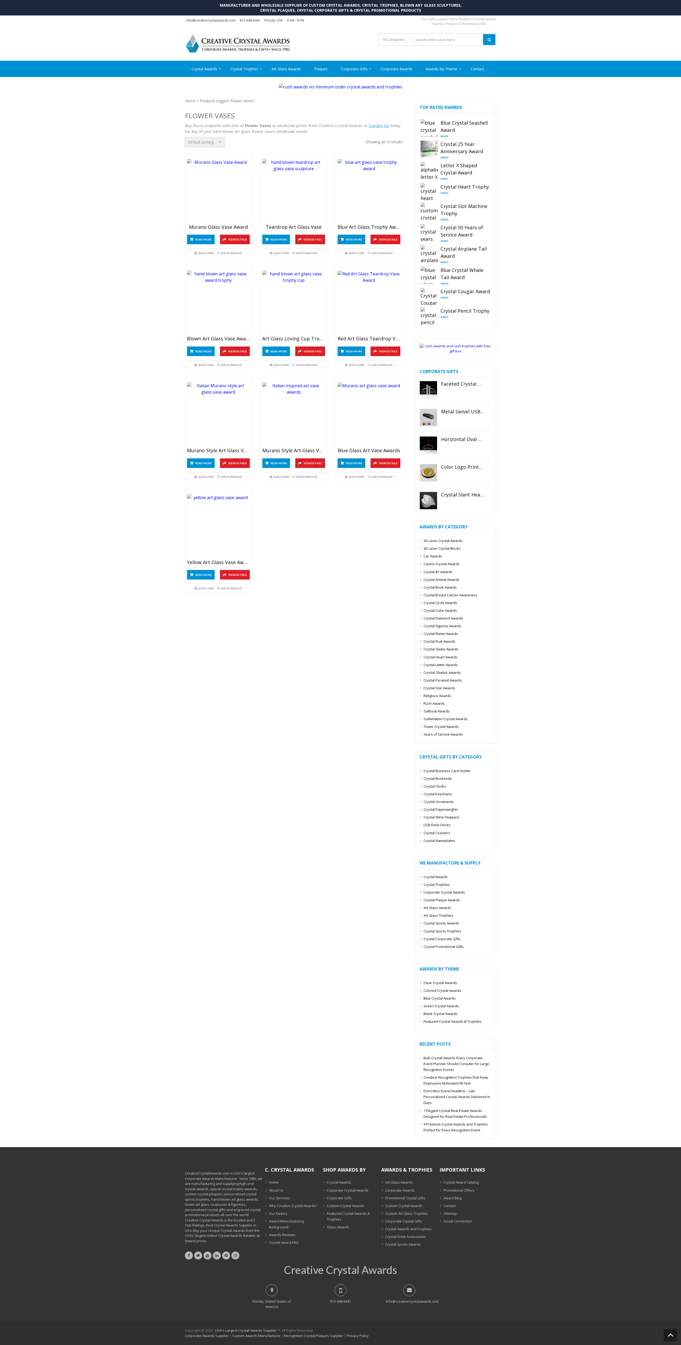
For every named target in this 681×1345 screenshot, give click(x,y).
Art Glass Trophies (438, 915)
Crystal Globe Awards (440, 649)
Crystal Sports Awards (441, 923)
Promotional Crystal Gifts (405, 1198)
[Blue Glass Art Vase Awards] (369, 414)
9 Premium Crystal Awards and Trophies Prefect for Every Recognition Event (455, 1127)
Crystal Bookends (437, 778)
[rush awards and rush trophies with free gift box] (456, 351)
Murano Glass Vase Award (218, 227)
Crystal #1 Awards (437, 571)
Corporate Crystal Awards (444, 892)
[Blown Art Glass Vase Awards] (218, 302)
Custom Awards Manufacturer (256, 1335)
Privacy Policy (358, 1335)
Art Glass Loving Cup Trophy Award (293, 339)
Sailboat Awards (436, 711)
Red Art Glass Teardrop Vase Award (369, 339)
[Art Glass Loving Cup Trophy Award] (293, 302)
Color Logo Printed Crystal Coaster (462, 467)
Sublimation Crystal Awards (445, 718)
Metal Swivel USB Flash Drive (462, 412)
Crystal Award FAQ (283, 1242)
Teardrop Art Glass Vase (294, 227)
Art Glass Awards (286, 68)
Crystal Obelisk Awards (442, 672)
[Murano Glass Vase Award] (218, 190)
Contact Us (379, 125)
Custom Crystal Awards (345, 1205)
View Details (237, 239)
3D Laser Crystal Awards (443, 540)
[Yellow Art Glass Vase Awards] (218, 525)
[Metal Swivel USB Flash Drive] (429, 417)
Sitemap (450, 1213)
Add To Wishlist (231, 253)
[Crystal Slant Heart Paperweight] (429, 500)
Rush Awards (434, 703)
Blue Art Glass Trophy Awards (369, 227)
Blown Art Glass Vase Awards (218, 339)
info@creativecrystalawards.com (211, 20)
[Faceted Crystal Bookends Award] (429, 389)
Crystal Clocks (434, 786)
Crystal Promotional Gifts (443, 946)
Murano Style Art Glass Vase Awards (218, 451)
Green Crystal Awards (441, 1006)
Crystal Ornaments (438, 801)
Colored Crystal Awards (442, 990)
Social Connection (457, 1221)
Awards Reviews (282, 1234)
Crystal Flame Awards (440, 633)
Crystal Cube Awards (440, 610)
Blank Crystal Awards (440, 1013)
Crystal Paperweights (440, 809)
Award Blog (452, 1198)
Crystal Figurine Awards (442, 625)
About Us (276, 1190)
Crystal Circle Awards (440, 602)
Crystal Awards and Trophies (408, 1228)
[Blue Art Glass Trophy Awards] (369, 190)
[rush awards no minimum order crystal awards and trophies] (340, 87)
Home (190, 100)
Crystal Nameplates (439, 840)
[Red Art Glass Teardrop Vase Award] (369, 302)
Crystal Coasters (436, 832)
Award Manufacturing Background (286, 1224)
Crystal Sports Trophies (442, 931)
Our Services (279, 1198)
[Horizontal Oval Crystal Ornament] (429, 445)
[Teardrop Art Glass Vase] (293, 190)
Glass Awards (338, 1227)
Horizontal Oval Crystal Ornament (462, 439)
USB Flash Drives (437, 824)
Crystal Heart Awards (440, 657)
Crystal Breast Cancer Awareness (450, 595)
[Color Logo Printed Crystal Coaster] (429, 473)
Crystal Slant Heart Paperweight (462, 495)
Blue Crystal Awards (439, 998)
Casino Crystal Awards (441, 563)
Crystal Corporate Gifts (441, 938)
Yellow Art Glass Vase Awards (218, 562)
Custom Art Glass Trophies (406, 1213)
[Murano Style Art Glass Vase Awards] (218, 414)
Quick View (206, 253)
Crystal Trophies (244, 68)
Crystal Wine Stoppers (441, 817)
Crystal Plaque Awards (441, 900)
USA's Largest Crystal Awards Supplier (246, 1330)
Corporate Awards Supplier (207, 1335)
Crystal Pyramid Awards (442, 680)
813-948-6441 (250, 20)
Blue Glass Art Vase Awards (369, 451)
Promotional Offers (458, 1190)
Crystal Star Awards (439, 688)
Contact (477, 68)
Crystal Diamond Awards (443, 618)
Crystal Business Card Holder (447, 770)
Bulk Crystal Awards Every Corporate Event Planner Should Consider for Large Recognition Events (456, 1063)
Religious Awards (437, 695)
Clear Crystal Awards (440, 982)
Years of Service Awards (443, 734)
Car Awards (432, 556)
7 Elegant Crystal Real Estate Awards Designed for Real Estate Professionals (455, 1113)
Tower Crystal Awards (441, 726)
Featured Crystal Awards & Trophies (452, 1021)
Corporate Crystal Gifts (403, 1221)
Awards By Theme (441, 68)
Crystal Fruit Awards (439, 641)
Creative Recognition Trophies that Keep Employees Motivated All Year (455, 1080)
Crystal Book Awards (440, 587)
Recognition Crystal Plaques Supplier (313, 1335)
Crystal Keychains (437, 794)
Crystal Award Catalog (461, 1182)
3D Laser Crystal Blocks (442, 548)
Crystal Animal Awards (441, 579)
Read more (203, 239)
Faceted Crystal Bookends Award (462, 384)
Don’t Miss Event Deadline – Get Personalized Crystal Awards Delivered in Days (456, 1097)
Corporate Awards (396, 68)
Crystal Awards (204, 68)
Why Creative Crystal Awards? (293, 1205)
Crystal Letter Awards (440, 664)
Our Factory (278, 1213)
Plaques (321, 68)
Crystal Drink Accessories (405, 1236)
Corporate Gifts (354, 68)
